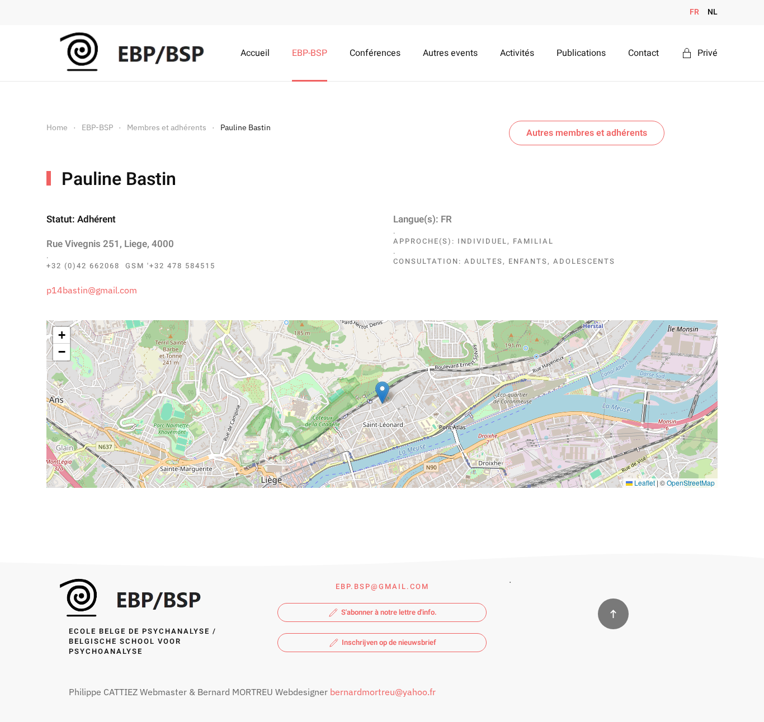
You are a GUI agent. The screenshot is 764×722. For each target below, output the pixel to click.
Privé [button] (707, 53)
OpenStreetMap (691, 482)
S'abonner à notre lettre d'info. (389, 612)
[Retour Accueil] (129, 53)
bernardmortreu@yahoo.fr (383, 691)
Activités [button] (517, 53)
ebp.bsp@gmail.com (382, 586)
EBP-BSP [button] (309, 53)
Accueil (255, 53)
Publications (581, 53)
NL (713, 12)
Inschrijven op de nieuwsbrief (389, 642)
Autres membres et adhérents (586, 133)
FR (694, 12)
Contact (643, 53)
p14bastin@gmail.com (91, 290)
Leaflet (644, 482)
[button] (382, 392)
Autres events (450, 53)
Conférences (375, 53)
